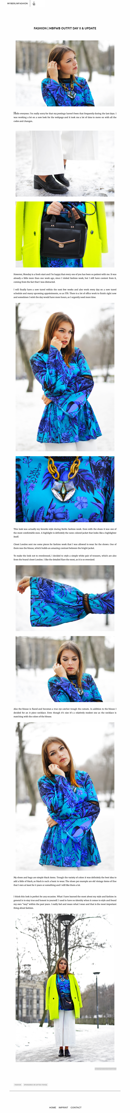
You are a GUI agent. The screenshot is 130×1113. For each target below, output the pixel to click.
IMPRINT (63, 1107)
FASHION (18, 1085)
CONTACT (76, 1107)
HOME (52, 1107)
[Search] (126, 4)
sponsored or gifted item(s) (35, 1085)
